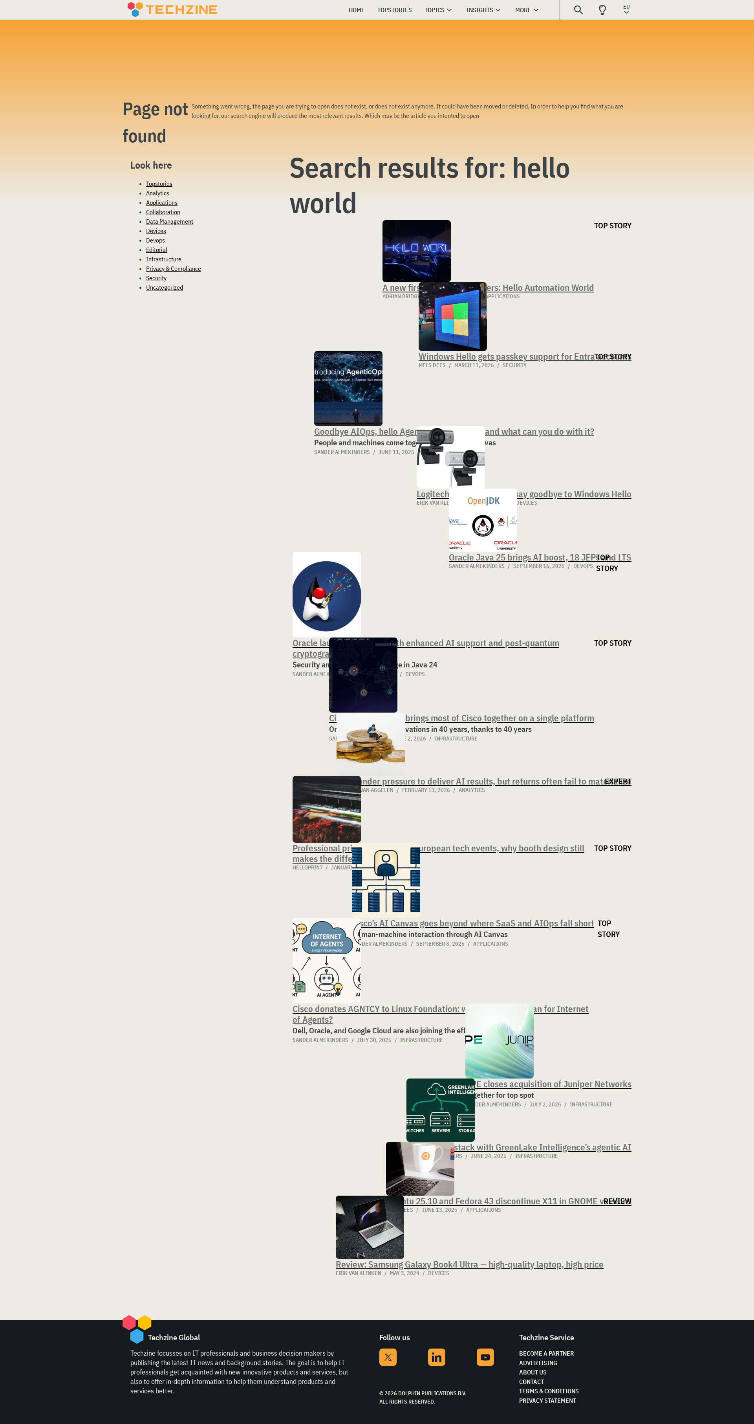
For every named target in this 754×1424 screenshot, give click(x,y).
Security (156, 278)
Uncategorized (164, 287)
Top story (612, 225)
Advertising (538, 1363)
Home (357, 10)
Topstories (394, 10)
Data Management (169, 221)
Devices (156, 231)
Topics (435, 10)
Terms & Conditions (549, 1391)
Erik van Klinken (358, 1273)
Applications (162, 202)
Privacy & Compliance (173, 268)
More (523, 10)
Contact (531, 1381)
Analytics (157, 193)
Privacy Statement (547, 1400)
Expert (618, 781)
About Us (533, 1372)
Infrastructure (163, 259)
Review (617, 1201)
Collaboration (163, 212)
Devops (155, 240)
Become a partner (546, 1353)
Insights (480, 10)
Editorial (156, 250)
